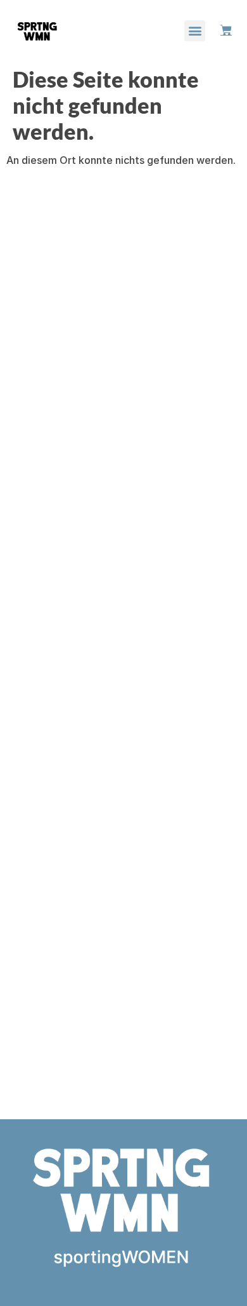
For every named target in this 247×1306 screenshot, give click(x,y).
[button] (194, 30)
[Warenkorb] (226, 30)
